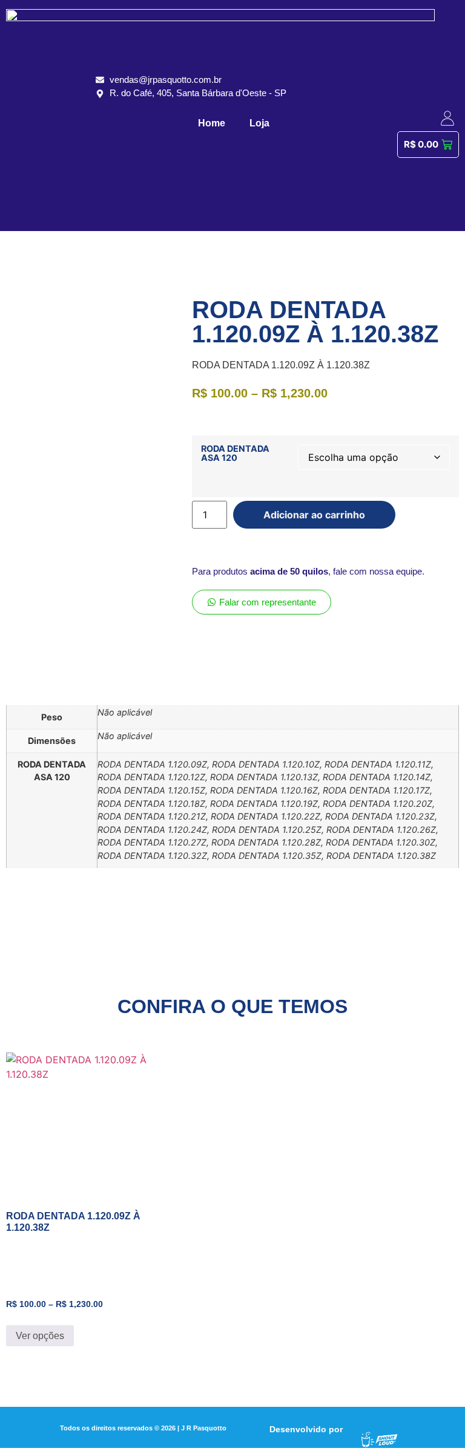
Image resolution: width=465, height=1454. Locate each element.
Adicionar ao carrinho (314, 515)
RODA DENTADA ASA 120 (235, 453)
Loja (259, 123)
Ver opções (40, 1336)
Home (211, 123)
